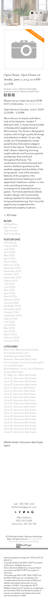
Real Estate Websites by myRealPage (24, 542)
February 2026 (11, 265)
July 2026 (9, 249)
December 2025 (12, 268)
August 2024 (10, 319)
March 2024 (10, 335)
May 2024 (9, 328)
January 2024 (11, 341)
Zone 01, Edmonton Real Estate (20, 378)
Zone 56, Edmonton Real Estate (20, 426)
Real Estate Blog (12, 234)
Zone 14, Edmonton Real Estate (20, 394)
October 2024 (11, 312)
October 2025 (11, 274)
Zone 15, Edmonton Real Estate (20, 397)
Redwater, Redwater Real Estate (20, 359)
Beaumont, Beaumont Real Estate (21, 350)
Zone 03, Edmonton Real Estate (25, 91)
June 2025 (9, 287)
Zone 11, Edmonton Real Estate (19, 388)
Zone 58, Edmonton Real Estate (20, 429)
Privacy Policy (34, 539)
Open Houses (11, 231)
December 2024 (12, 306)
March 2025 (10, 296)
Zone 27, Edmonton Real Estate (20, 413)
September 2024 (13, 315)
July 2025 (9, 284)
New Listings (10, 227)
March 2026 (10, 262)
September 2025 (13, 278)
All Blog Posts (10, 224)
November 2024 (12, 309)
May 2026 (9, 255)
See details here (33, 104)
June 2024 (9, 325)
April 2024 (9, 331)
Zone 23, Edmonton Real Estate (20, 410)
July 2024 (9, 322)
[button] (16, 512)
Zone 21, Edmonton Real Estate (20, 407)
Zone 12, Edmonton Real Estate (20, 391)
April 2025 (9, 293)
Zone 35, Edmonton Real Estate (20, 419)
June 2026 (9, 252)
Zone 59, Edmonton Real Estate (20, 432)
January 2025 (11, 303)
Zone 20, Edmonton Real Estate (20, 404)
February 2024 (11, 338)
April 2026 (9, 259)
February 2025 (11, 300)
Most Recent (10, 243)
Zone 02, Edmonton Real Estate (20, 381)
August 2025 (10, 281)
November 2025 (12, 271)
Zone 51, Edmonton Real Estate (20, 423)
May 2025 (9, 290)
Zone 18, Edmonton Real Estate (19, 400)
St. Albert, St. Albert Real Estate (20, 375)
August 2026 (10, 246)
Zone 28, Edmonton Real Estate (20, 416)
